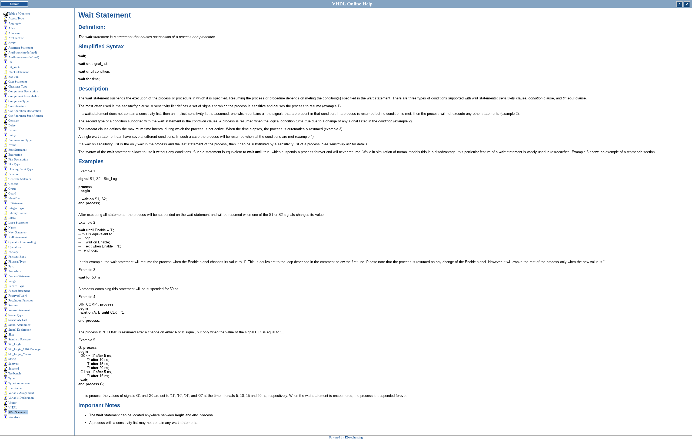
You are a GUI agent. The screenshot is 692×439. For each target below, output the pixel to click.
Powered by (346, 437)
